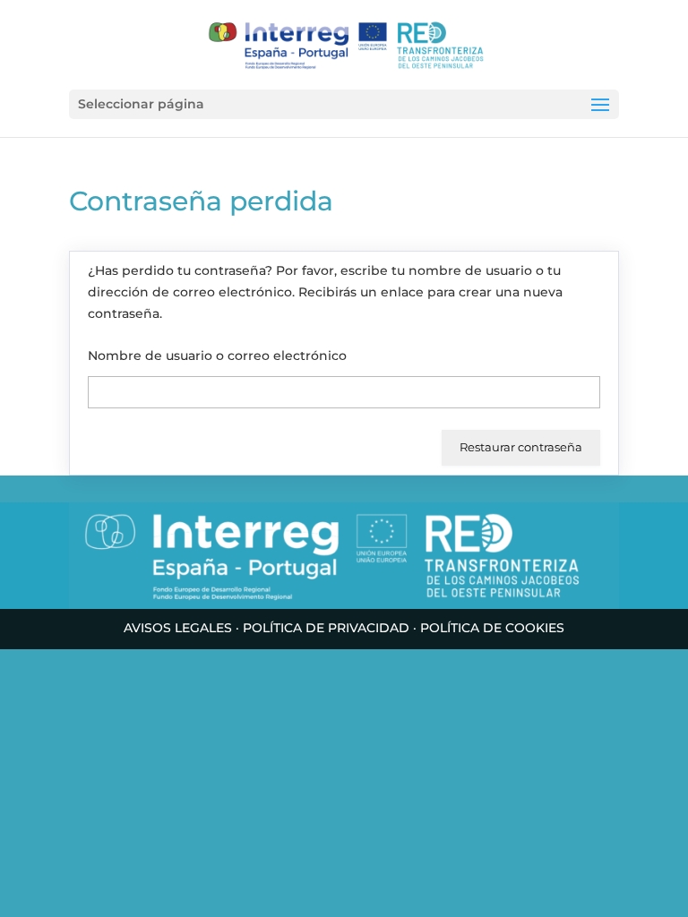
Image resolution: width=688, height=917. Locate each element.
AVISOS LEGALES (178, 628)
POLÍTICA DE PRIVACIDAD (326, 628)
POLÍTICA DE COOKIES (492, 628)
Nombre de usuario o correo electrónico (217, 355)
